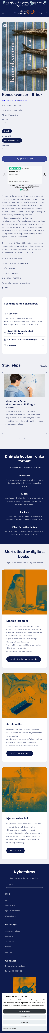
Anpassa (24, 1022)
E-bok (6, 131)
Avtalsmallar (10, 905)
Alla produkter (10, 916)
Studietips (9, 936)
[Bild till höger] (29, 438)
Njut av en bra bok (10, 100)
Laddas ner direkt (12, 140)
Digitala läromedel (12, 911)
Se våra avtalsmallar (19, 753)
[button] (3, 12)
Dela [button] (6, 288)
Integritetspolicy (9, 1028)
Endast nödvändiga (24, 1017)
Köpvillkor (8, 952)
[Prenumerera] (41, 885)
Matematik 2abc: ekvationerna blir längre (20, 403)
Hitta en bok (15, 850)
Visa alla (43, 366)
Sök (6, 900)
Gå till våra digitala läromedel (23, 659)
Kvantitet (5, 145)
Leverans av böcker (12, 931)
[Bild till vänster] (19, 438)
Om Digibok (9, 941)
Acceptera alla (24, 1011)
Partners (8, 947)
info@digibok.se (18, 966)
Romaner (23, 100)
